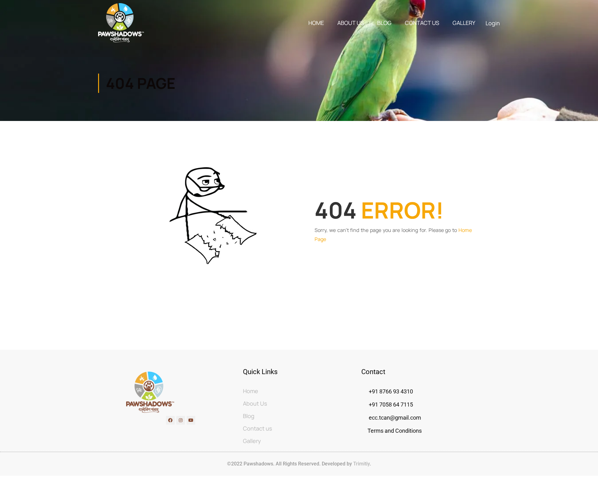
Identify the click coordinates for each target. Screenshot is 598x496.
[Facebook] (170, 420)
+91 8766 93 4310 (391, 391)
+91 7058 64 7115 (390, 404)
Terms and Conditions (395, 430)
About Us (350, 22)
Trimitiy (361, 464)
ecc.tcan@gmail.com (395, 417)
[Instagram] (180, 420)
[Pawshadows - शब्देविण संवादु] (121, 22)
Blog (384, 22)
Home (316, 22)
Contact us (422, 22)
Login (493, 23)
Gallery (464, 22)
